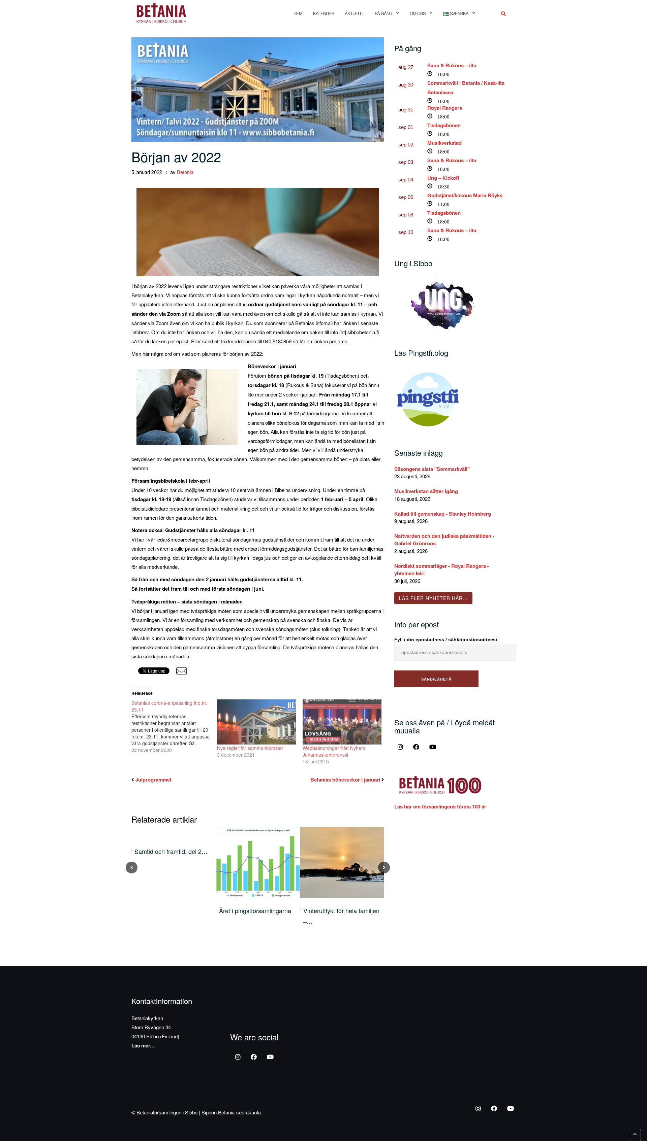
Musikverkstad (444, 142)
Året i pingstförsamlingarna (255, 910)
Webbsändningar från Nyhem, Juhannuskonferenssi (335, 751)
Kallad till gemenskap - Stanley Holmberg (442, 513)
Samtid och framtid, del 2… (171, 851)
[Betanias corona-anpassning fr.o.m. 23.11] (174, 726)
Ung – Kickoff (443, 177)
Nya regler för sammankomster (250, 748)
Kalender (323, 13)
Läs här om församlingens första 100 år (440, 806)
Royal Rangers (444, 107)
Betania (185, 171)
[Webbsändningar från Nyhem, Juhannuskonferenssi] (342, 722)
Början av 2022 (176, 156)
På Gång (383, 13)
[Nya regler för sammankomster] (256, 722)
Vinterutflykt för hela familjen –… (341, 916)
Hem (298, 13)
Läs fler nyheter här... (433, 598)
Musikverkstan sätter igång (426, 491)
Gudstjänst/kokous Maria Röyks (464, 195)
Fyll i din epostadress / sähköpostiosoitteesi (445, 639)
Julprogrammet (153, 779)
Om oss (418, 13)
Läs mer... (142, 1045)
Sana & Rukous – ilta (451, 65)
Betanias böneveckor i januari (345, 779)
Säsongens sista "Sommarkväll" (432, 469)
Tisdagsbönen (444, 125)
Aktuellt (354, 13)
